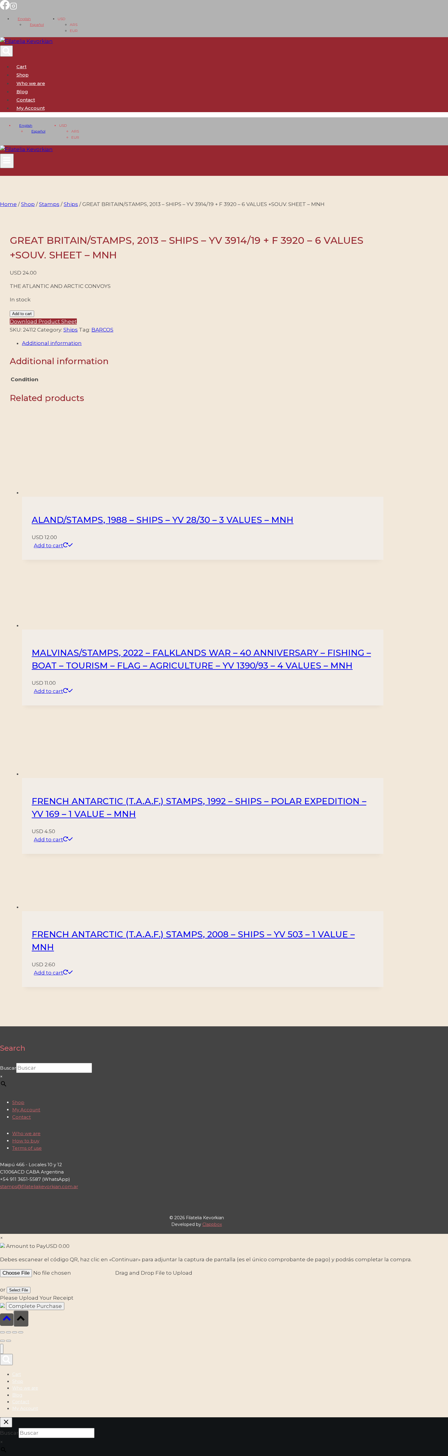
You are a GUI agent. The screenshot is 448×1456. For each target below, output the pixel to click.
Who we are (30, 83)
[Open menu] (7, 161)
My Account (26, 1110)
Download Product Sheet (43, 321)
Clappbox (212, 1224)
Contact (25, 100)
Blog (22, 91)
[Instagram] (13, 8)
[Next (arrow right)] (8, 1341)
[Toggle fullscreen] (8, 1332)
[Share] (14, 1332)
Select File (18, 1290)
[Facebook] (5, 8)
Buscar (8, 1068)
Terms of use (27, 1148)
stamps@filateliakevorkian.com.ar (39, 1186)
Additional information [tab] (52, 343)
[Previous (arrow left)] (2, 1341)
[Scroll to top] (6, 1319)
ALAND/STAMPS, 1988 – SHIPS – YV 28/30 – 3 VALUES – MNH (162, 520)
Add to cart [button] (48, 545)
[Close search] (6, 1422)
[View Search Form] (6, 51)
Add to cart (22, 313)
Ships (70, 330)
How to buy (25, 1141)
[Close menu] (1, 1349)
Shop (22, 75)
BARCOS (102, 330)
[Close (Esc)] (20, 1332)
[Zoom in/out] (2, 1332)
